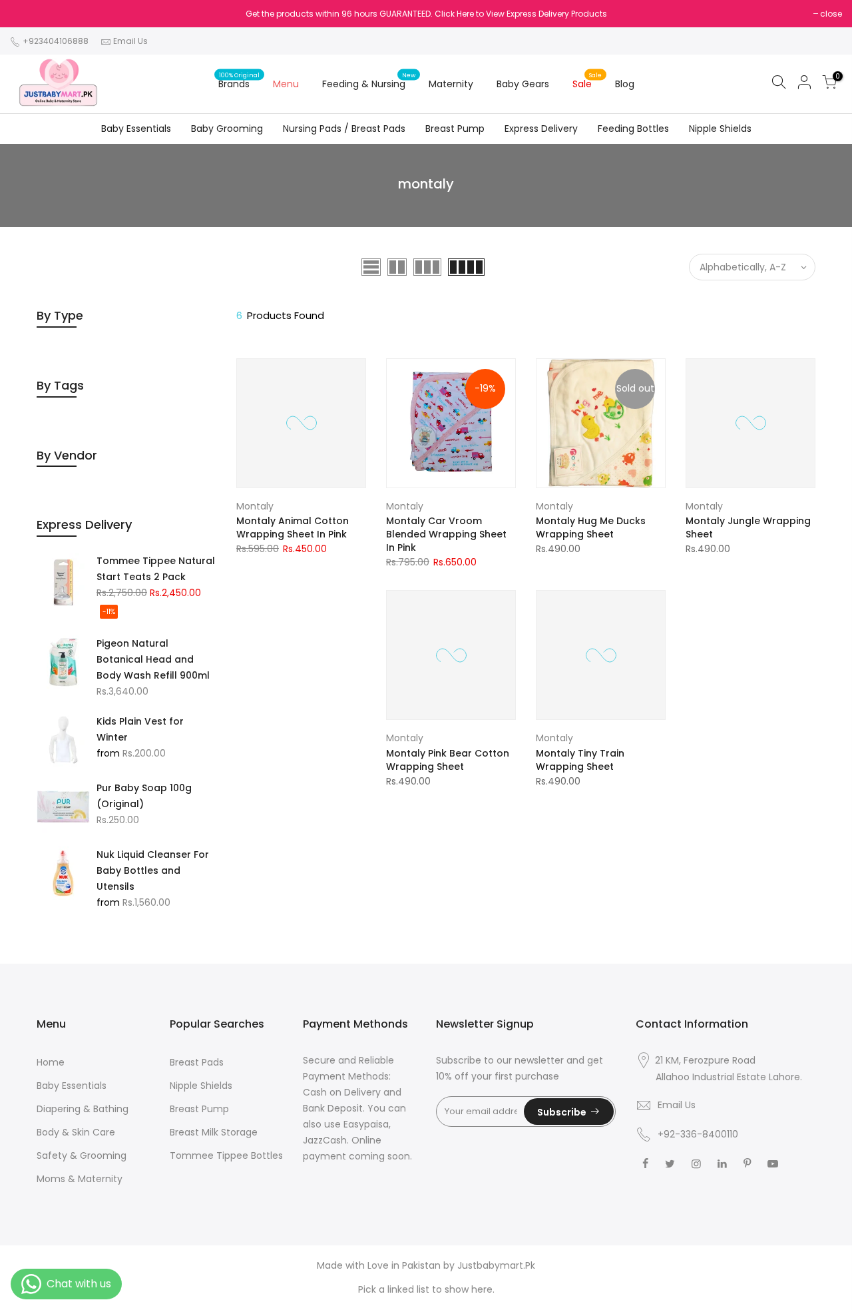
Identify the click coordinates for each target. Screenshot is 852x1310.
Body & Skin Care (76, 1132)
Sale (587, 81)
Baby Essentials (136, 128)
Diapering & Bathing (82, 1109)
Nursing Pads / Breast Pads (344, 128)
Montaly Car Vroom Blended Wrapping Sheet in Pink (446, 534)
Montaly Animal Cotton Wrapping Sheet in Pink (292, 527)
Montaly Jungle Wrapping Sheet (748, 527)
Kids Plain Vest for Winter (140, 729)
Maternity (451, 84)
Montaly (255, 506)
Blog (624, 84)
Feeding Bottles (633, 128)
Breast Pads (197, 1062)
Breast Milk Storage (214, 1132)
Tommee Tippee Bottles (226, 1155)
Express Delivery (541, 128)
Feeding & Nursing (369, 81)
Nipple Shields (720, 128)
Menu (286, 84)
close (831, 13)
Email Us (130, 41)
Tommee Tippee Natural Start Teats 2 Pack (156, 568)
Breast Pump (455, 128)
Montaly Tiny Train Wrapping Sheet (580, 760)
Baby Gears (523, 84)
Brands (239, 81)
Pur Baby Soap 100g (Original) (144, 796)
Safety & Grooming (81, 1155)
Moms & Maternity (79, 1178)
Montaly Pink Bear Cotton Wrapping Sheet (447, 760)
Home (51, 1062)
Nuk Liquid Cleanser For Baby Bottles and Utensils (153, 870)
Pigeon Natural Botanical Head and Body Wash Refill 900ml (153, 659)
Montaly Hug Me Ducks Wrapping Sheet (591, 527)
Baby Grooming (227, 128)
